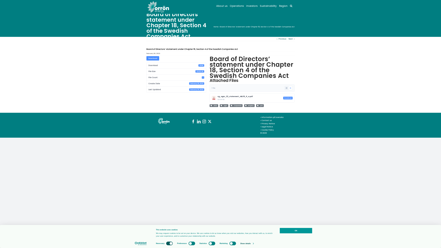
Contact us (266, 120)
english (250, 106)
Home (216, 27)
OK (296, 231)
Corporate (237, 106)
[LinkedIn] (199, 121)
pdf (261, 106)
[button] (291, 5)
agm (225, 106)
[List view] (290, 88)
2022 (215, 106)
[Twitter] (210, 121)
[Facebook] (193, 121)
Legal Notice (267, 126)
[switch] (192, 243)
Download (152, 58)
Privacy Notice (268, 123)
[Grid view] (286, 88)
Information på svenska (272, 117)
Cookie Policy (267, 130)
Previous (282, 39)
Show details (245, 243)
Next (290, 39)
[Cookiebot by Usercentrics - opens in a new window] (141, 243)
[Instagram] (204, 121)
